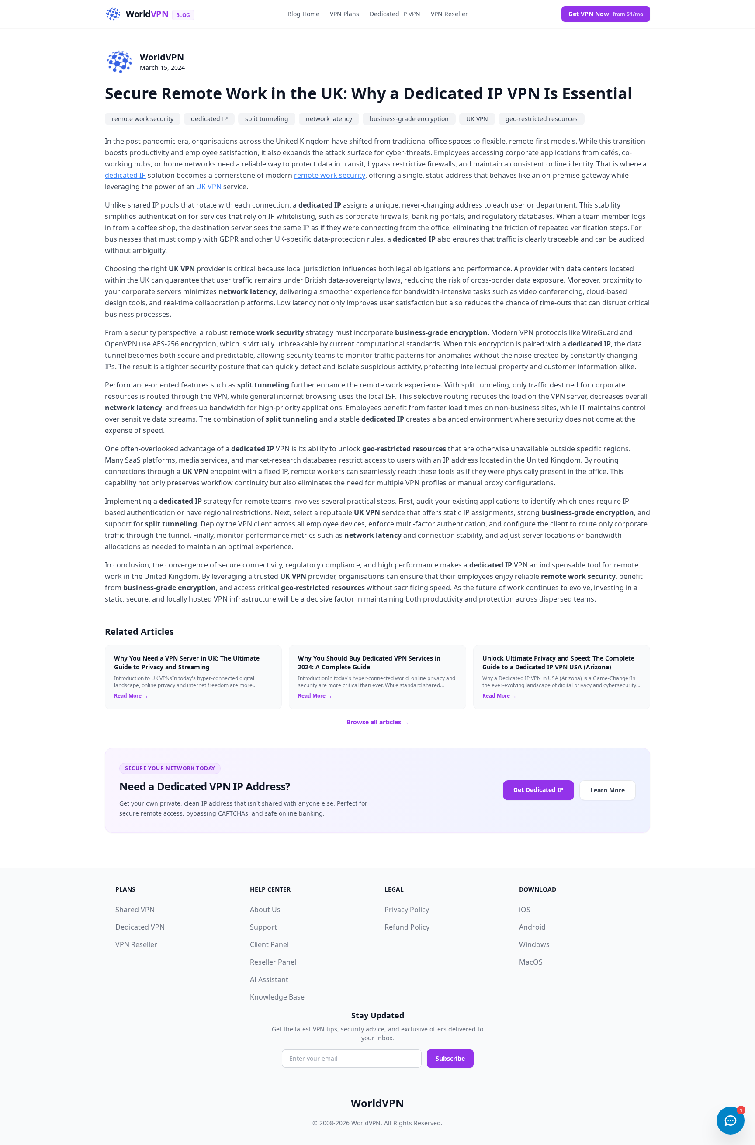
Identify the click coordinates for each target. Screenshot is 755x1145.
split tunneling (266, 118)
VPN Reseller (449, 14)
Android (532, 927)
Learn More (607, 790)
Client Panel (269, 944)
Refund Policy (406, 927)
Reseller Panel (273, 962)
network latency (329, 118)
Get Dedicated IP (538, 789)
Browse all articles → (377, 722)
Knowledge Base (277, 997)
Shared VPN (135, 909)
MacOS (531, 962)
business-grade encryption (409, 118)
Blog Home (303, 14)
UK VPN (477, 118)
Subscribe (450, 1058)
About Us (265, 909)
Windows (534, 944)
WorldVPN (162, 57)
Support (263, 927)
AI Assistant (269, 979)
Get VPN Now (605, 14)
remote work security (142, 118)
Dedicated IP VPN (395, 14)
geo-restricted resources (542, 118)
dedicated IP (209, 118)
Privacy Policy (406, 909)
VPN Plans (344, 14)
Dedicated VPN (140, 927)
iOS (524, 909)
